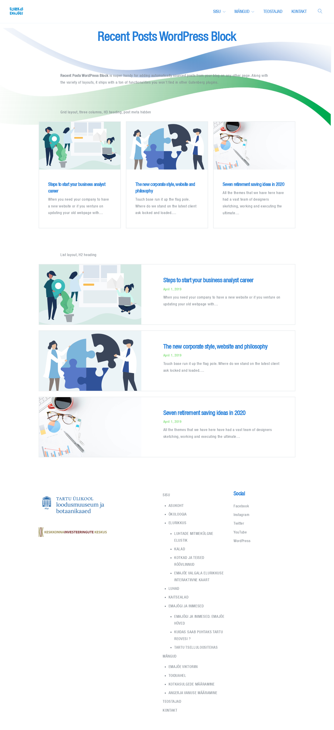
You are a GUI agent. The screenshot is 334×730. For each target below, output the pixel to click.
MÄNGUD (241, 11)
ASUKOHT (176, 505)
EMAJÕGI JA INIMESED (186, 606)
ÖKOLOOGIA (178, 514)
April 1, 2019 (172, 289)
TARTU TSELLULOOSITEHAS (196, 647)
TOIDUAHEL (177, 675)
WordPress (242, 540)
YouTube (240, 532)
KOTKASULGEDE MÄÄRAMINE (192, 684)
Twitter (239, 523)
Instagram (241, 514)
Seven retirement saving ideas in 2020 (253, 184)
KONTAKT (299, 11)
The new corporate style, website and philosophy (215, 346)
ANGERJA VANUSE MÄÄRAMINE (193, 692)
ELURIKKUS (178, 523)
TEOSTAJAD (272, 11)
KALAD (179, 549)
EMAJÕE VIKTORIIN (183, 666)
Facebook (241, 506)
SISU (217, 11)
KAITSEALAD (179, 597)
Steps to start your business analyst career (208, 280)
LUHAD (174, 588)
